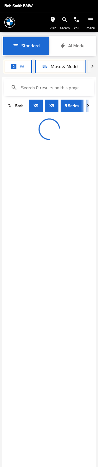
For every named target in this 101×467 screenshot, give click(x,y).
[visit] (52, 19)
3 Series (72, 105)
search (65, 28)
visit (53, 28)
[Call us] (76, 19)
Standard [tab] (30, 45)
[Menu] (90, 19)
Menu (90, 28)
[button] (52, 22)
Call (76, 28)
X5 (36, 105)
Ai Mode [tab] (76, 45)
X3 (51, 105)
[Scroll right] (92, 66)
